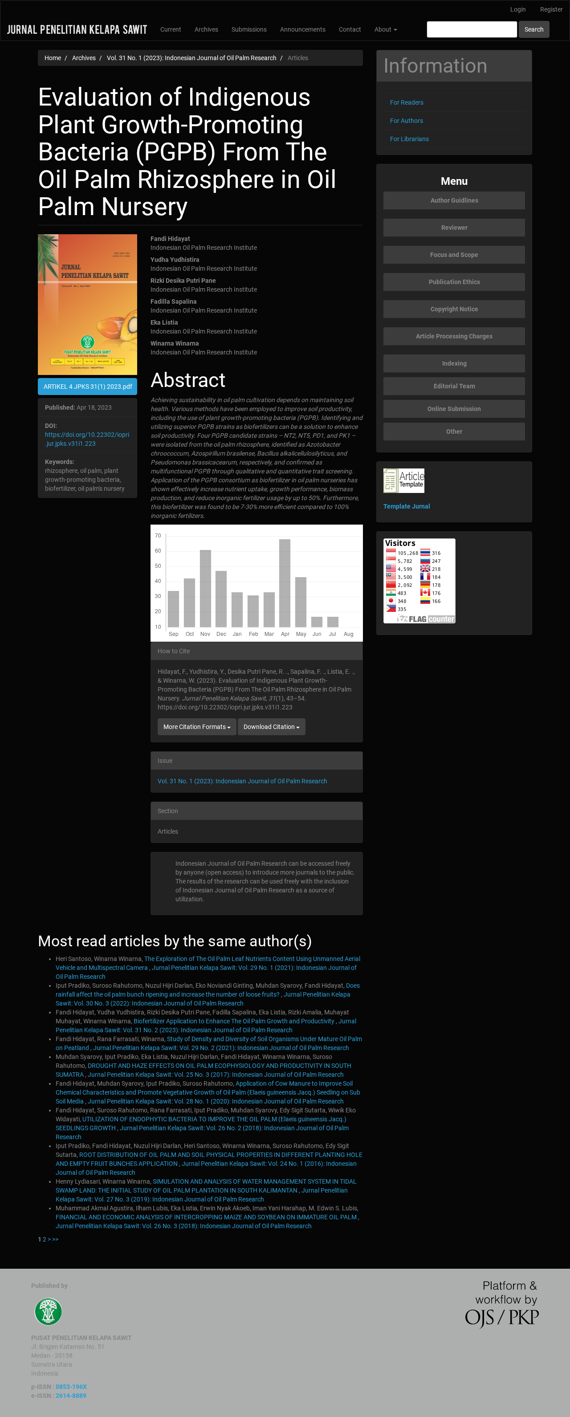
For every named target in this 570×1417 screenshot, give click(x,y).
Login (518, 9)
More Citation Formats (195, 726)
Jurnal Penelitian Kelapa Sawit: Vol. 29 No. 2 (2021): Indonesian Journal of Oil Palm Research (221, 1047)
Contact (350, 29)
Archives (206, 29)
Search (534, 29)
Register (551, 9)
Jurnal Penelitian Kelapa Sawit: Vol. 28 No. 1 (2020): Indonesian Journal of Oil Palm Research (216, 1101)
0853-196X (71, 1386)
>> (55, 1239)
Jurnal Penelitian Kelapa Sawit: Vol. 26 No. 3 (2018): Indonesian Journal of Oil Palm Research (184, 1226)
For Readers (406, 102)
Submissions (249, 29)
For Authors (406, 120)
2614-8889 (71, 1395)
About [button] (384, 29)
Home (53, 57)
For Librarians (409, 139)
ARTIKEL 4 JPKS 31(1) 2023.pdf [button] (88, 386)
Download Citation (270, 726)
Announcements (303, 29)
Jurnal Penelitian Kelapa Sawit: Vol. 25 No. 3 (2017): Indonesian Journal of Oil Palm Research (216, 1074)
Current (170, 29)
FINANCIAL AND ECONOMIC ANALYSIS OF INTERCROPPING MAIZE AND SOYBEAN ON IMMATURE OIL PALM (207, 1217)
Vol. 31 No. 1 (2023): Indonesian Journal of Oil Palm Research (192, 57)
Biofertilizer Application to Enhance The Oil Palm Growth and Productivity (235, 1021)
